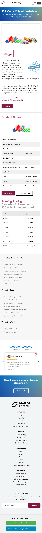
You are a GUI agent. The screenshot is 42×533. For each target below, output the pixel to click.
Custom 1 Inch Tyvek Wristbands (13, 300)
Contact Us (21, 391)
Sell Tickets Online (21, 443)
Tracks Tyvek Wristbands (11, 280)
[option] (21, 36)
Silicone (21, 462)
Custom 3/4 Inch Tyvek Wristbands (14, 297)
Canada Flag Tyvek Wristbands (13, 264)
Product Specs (11, 117)
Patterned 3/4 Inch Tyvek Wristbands (15, 309)
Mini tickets (21, 437)
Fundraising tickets (21, 440)
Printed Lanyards (21, 476)
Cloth (21, 451)
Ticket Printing (21, 435)
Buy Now (7, 106)
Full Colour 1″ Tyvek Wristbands (13, 316)
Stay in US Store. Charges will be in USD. (21, 529)
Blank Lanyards (21, 484)
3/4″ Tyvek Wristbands (10, 329)
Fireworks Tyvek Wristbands (12, 268)
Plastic (21, 457)
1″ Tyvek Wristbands (10, 332)
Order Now (8, 193)
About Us (21, 418)
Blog (21, 415)
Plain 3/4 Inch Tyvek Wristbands (13, 303)
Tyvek (21, 454)
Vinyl (21, 459)
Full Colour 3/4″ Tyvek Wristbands (14, 313)
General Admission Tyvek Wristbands (15, 271)
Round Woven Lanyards (21, 482)
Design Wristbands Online (21, 465)
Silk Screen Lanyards (21, 479)
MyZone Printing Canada (21, 426)
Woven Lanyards (21, 473)
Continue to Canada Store (21, 523)
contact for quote (30, 246)
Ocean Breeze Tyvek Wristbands (13, 274)
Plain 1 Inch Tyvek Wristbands (12, 306)
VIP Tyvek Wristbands (10, 284)
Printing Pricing (12, 201)
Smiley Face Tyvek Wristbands (13, 277)
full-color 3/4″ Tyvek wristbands (12, 100)
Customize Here (24, 193)
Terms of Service (21, 421)
